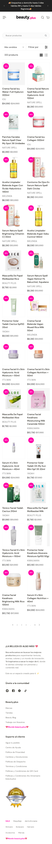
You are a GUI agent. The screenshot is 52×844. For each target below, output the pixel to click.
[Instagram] (7, 691)
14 (34, 625)
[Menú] (4, 17)
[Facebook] (13, 691)
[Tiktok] (25, 691)
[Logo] (26, 17)
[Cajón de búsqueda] (42, 17)
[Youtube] (19, 691)
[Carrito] (47, 17)
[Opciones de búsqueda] (47, 35)
